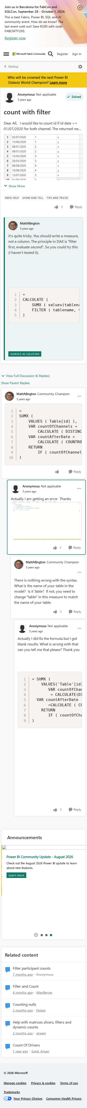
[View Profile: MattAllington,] (13, 225)
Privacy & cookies (43, 1083)
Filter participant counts (32, 968)
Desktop (13, 66)
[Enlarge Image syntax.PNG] (46, 521)
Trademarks (12, 1092)
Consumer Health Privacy (64, 1098)
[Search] (50, 54)
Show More (17, 186)
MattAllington (30, 223)
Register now (15, 37)
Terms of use (69, 1083)
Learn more (58, 82)
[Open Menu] (80, 66)
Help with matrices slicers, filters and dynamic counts (42, 1024)
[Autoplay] (36, 935)
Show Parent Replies (15, 383)
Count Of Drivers (26, 1045)
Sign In (76, 54)
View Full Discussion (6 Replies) (28, 375)
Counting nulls (24, 1004)
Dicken (41, 1010)
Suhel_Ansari (40, 1051)
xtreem (41, 1033)
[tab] (41, 935)
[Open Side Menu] (6, 53)
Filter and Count (26, 986)
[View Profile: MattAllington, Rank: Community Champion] (9, 396)
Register (62, 54)
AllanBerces (44, 992)
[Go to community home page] (29, 54)
